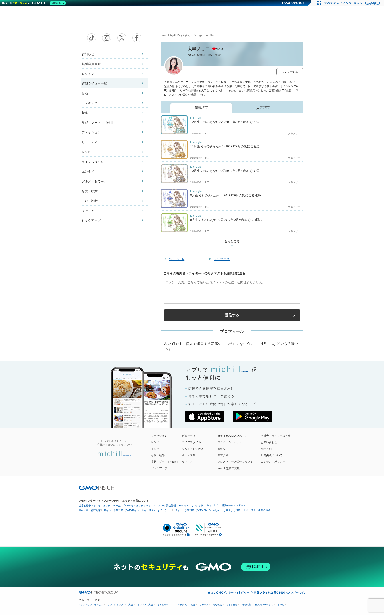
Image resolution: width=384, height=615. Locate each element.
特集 (85, 112)
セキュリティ (164, 604)
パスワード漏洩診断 (165, 505)
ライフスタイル (93, 161)
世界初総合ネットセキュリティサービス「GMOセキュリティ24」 (115, 505)
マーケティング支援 (185, 604)
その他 (280, 604)
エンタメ (88, 171)
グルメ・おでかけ (94, 181)
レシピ (86, 151)
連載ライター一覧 (94, 83)
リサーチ (204, 604)
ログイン (88, 73)
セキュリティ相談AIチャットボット (226, 505)
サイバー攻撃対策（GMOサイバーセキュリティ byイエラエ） (138, 510)
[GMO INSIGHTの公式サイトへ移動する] (98, 487)
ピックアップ (91, 220)
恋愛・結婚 (90, 191)
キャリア (88, 210)
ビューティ (90, 142)
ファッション (91, 132)
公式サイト (176, 259)
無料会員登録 (91, 63)
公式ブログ (222, 259)
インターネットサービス (91, 604)
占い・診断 (90, 200)
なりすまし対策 (231, 510)
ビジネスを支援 (145, 604)
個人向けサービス (264, 604)
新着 (85, 93)
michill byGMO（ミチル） (177, 35)
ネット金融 (231, 604)
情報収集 (217, 604)
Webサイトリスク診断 (191, 505)
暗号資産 (246, 604)
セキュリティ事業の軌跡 (257, 510)
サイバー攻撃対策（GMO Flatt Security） (197, 510)
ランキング (90, 103)
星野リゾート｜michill (97, 122)
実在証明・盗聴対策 (90, 510)
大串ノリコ (199, 48)
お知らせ (88, 54)
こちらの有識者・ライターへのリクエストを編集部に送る (204, 273)
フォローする (290, 72)
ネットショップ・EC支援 (120, 604)
